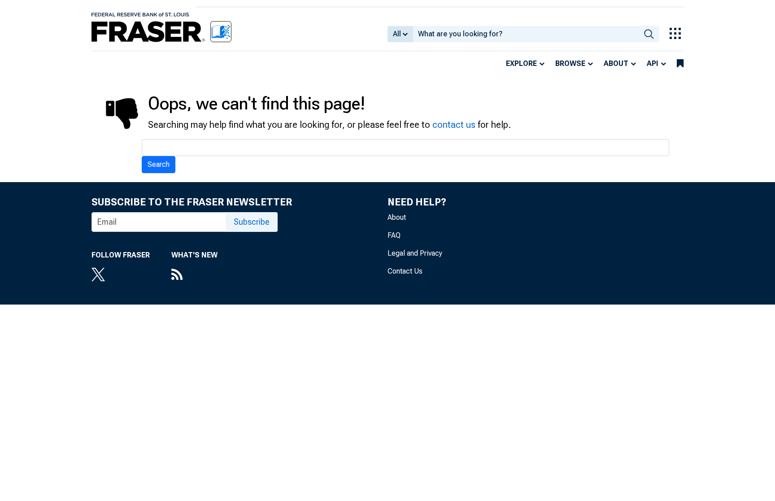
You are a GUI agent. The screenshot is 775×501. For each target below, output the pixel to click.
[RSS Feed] (194, 275)
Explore (521, 63)
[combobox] (526, 34)
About (616, 63)
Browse (570, 63)
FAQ (394, 235)
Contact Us (405, 271)
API (652, 63)
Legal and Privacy (415, 253)
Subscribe (252, 222)
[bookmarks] (680, 63)
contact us (453, 124)
